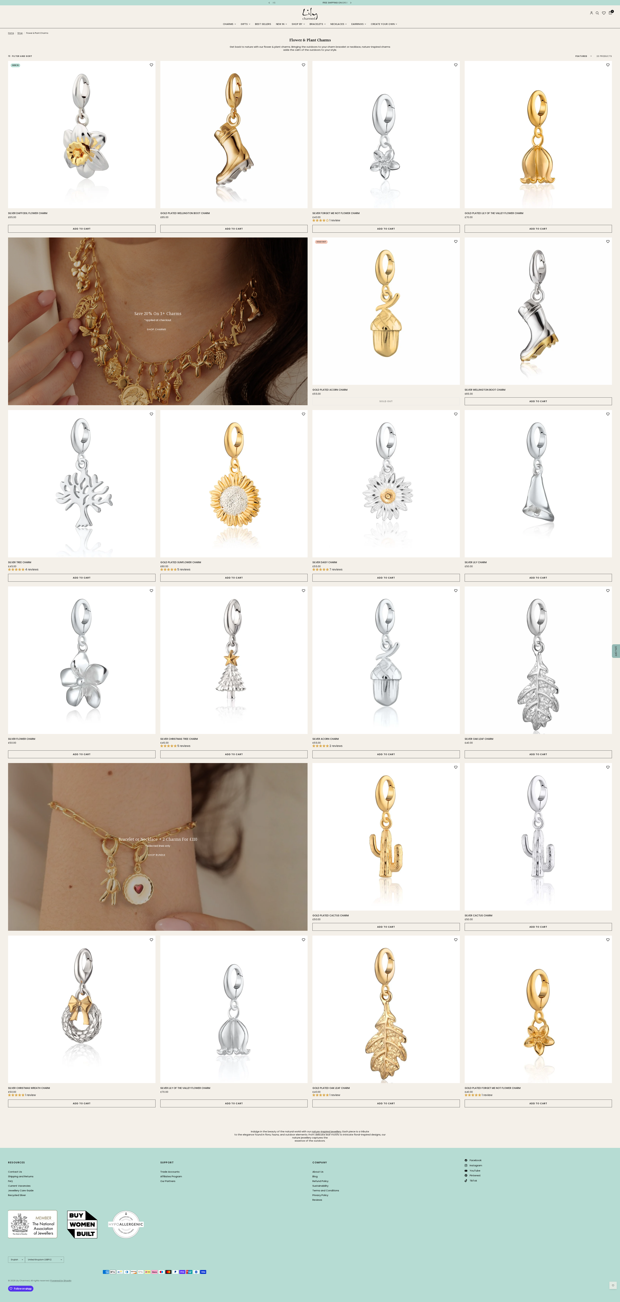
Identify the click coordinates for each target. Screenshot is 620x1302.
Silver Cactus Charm (478, 915)
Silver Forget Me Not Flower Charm (336, 213)
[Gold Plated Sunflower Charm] (234, 484)
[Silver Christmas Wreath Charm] (81, 1009)
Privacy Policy (320, 1195)
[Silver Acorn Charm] (386, 660)
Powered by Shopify (60, 1280)
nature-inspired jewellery (326, 1131)
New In (280, 24)
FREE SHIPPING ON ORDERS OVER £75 (310, 2)
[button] (616, 651)
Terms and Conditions (325, 1190)
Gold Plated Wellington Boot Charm (185, 213)
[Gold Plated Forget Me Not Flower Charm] (538, 1009)
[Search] (597, 13)
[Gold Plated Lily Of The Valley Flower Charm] (538, 134)
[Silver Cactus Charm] (538, 837)
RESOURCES (16, 1162)
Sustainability (320, 1185)
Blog (315, 1176)
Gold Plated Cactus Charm (330, 915)
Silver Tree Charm (19, 562)
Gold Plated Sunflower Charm (180, 562)
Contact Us (15, 1171)
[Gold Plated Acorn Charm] (386, 311)
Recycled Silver (17, 1195)
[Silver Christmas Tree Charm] (234, 660)
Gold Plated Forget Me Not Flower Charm (493, 1088)
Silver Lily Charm (476, 562)
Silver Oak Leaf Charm (479, 739)
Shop (20, 33)
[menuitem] (229, 24)
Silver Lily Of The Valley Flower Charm (185, 1088)
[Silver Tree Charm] (81, 484)
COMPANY (319, 1162)
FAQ (10, 1181)
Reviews (317, 1200)
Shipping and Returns (20, 1176)
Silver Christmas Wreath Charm (29, 1088)
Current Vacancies (19, 1185)
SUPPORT (167, 1162)
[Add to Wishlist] (151, 65)
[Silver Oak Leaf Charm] (538, 660)
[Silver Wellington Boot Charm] (538, 311)
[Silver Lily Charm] (538, 484)
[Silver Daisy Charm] (386, 484)
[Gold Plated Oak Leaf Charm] (386, 1009)
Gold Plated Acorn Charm (329, 389)
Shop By (297, 24)
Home (11, 33)
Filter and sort (22, 56)
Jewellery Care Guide (21, 1190)
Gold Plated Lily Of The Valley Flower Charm (494, 213)
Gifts (244, 24)
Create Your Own (383, 24)
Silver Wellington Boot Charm (485, 389)
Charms (228, 24)
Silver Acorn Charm (325, 739)
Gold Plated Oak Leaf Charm (331, 1088)
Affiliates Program (171, 1176)
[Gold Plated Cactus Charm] (386, 837)
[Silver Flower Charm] (81, 660)
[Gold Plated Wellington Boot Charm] (234, 134)
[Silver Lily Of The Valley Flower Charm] (234, 1009)
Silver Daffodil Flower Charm (27, 213)
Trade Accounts (170, 1171)
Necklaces (337, 24)
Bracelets (316, 24)
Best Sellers (263, 24)
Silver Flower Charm (21, 739)
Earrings (357, 24)
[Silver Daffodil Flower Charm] (81, 134)
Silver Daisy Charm (324, 562)
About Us (317, 1171)
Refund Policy (320, 1181)
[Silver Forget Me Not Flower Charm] (386, 134)
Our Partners (167, 1181)
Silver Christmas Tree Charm (179, 739)
